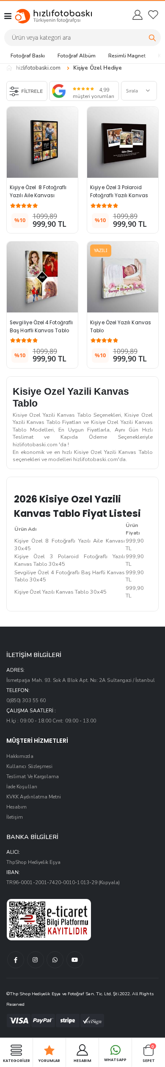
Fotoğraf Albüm (77, 55)
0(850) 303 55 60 (26, 700)
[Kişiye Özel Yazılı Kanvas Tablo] (122, 277)
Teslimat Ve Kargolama (32, 776)
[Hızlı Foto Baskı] (45, 16)
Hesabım (16, 807)
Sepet (149, 1053)
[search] (152, 37)
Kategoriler (16, 1060)
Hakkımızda (19, 756)
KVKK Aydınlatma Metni (33, 796)
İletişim (14, 817)
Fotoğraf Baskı (28, 55)
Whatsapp (115, 1059)
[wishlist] (153, 15)
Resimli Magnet (127, 55)
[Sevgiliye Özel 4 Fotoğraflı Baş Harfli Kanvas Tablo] (42, 277)
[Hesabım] (137, 15)
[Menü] (8, 16)
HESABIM (82, 1060)
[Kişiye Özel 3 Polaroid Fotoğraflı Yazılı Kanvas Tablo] (122, 142)
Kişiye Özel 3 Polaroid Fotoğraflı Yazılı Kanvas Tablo (119, 195)
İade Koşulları (21, 786)
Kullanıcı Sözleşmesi (29, 766)
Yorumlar (49, 1060)
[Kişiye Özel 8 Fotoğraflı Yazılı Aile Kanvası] (42, 142)
